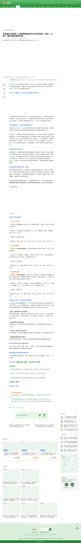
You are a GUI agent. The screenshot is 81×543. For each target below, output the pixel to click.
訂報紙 (51, 538)
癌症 (55, 6)
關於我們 (55, 538)
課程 (30, 6)
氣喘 (69, 471)
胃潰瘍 (71, 468)
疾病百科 (41, 534)
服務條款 (35, 538)
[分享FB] (4, 84)
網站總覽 (60, 538)
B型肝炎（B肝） (65, 466)
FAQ (24, 538)
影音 (26, 6)
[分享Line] (4, 88)
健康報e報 (34, 529)
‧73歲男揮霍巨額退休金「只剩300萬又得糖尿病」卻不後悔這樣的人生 (30, 399)
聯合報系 (47, 538)
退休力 (34, 6)
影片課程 (6, 450)
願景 (67, 2)
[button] (77, 6)
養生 (8, 6)
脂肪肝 (11, 88)
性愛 (59, 6)
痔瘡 (74, 461)
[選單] (78, 2)
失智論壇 (13, 6)
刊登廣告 (20, 538)
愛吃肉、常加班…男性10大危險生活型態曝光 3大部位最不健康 (27, 373)
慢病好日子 (49, 6)
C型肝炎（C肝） (65, 468)
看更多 (76, 413)
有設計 (58, 2)
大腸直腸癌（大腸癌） (66, 461)
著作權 (38, 538)
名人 (63, 6)
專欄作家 (54, 534)
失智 (39, 6)
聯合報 (43, 2)
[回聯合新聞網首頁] (4, 3)
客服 (27, 538)
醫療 (18, 6)
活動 (71, 6)
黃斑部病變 (64, 471)
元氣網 (6, 30)
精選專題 (37, 534)
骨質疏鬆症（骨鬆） (66, 464)
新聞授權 (30, 538)
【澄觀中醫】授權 (21, 362)
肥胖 (49, 152)
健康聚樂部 (32, 534)
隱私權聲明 (43, 538)
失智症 (73, 464)
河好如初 (54, 2)
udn (4, 30)
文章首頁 (50, 534)
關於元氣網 (27, 534)
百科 (22, 6)
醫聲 (43, 6)
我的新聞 (72, 2)
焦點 (4, 6)
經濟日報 (48, 2)
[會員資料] (76, 2)
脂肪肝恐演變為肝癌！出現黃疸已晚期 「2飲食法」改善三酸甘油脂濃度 (30, 369)
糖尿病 (11, 160)
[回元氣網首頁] (8, 2)
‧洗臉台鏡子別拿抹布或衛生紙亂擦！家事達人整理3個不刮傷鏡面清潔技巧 (31, 401)
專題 (67, 6)
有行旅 (63, 2)
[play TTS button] (14, 79)
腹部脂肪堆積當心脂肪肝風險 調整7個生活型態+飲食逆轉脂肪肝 (28, 377)
